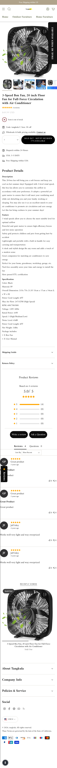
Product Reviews (28, 377)
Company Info (12, 680)
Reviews (4, 476)
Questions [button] (34, 446)
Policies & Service (14, 691)
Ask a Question (38, 435)
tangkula (12, 727)
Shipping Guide (9, 352)
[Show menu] (3, 9)
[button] (28, 404)
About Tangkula (13, 668)
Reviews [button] (18, 446)
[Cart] (53, 9)
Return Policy (8, 363)
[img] (28, 459)
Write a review (19, 435)
